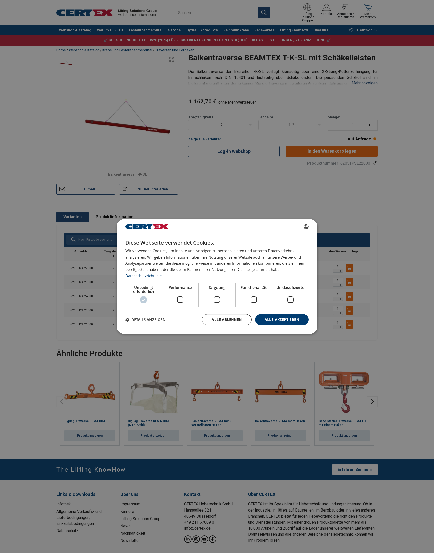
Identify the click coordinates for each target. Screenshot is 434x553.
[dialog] (217, 276)
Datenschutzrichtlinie (143, 275)
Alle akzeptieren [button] (282, 319)
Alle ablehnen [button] (227, 319)
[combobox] (306, 226)
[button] (145, 319)
